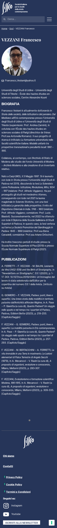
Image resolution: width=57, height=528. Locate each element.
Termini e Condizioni (18, 491)
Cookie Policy (14, 484)
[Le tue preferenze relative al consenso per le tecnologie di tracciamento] (52, 523)
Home (4, 29)
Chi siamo (8, 456)
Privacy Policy (14, 477)
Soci (11, 29)
